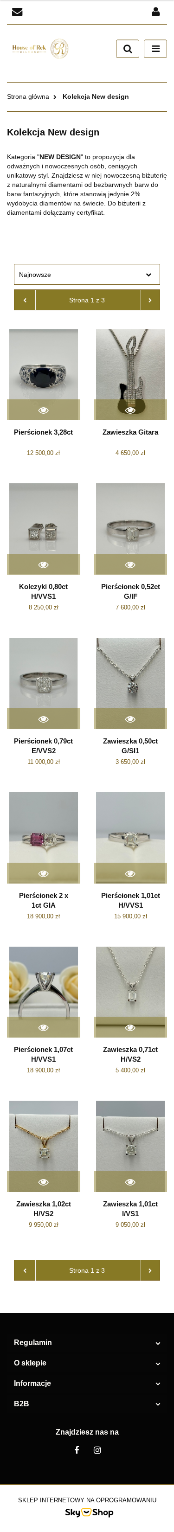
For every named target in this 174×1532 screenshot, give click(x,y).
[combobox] (87, 274)
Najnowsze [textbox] (35, 274)
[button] (87, 1343)
